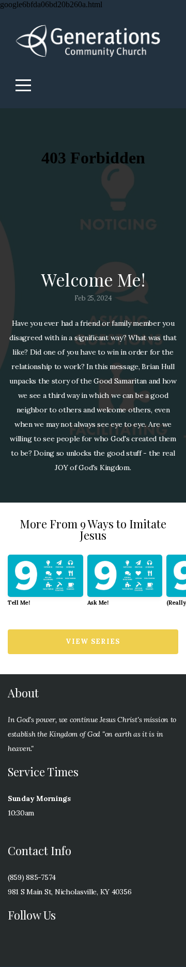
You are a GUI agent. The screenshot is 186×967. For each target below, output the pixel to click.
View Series (93, 641)
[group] (45, 584)
